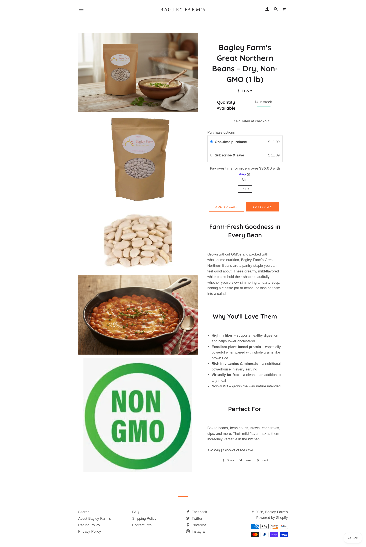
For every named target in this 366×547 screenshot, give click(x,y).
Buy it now (262, 207)
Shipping (226, 121)
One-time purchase (231, 142)
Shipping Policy (144, 519)
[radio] (211, 142)
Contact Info (141, 525)
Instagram (199, 531)
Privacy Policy (89, 531)
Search (83, 512)
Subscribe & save (230, 155)
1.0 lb (244, 189)
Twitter (196, 519)
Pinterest (198, 525)
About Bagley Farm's (94, 519)
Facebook (199, 512)
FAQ (135, 512)
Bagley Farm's (183, 9)
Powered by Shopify (272, 518)
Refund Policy (89, 525)
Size (244, 180)
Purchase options (221, 132)
